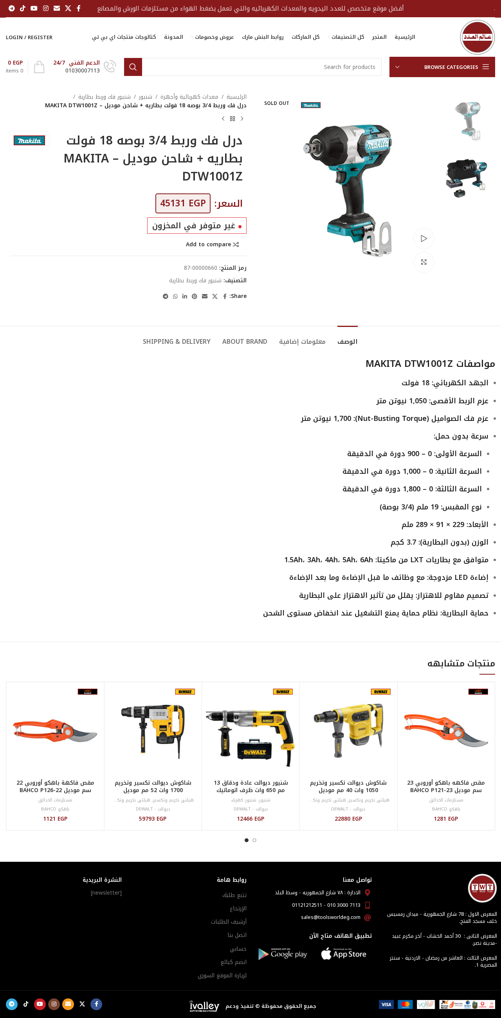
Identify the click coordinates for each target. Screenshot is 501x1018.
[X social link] (68, 8)
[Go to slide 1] (254, 840)
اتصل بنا (237, 935)
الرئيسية (237, 97)
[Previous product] (242, 119)
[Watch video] (424, 238)
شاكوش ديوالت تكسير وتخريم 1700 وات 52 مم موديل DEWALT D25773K (153, 790)
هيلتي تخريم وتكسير (368, 800)
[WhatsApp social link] (175, 296)
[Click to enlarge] (424, 262)
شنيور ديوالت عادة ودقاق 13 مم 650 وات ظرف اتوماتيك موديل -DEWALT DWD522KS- (250, 790)
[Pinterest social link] (194, 296)
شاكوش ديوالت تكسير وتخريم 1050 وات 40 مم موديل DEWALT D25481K (348, 790)
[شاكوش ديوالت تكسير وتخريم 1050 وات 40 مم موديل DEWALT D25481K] (348, 731)
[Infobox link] (84, 67)
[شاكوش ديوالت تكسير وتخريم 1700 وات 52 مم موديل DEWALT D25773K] (153, 731)
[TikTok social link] (22, 8)
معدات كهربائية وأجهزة (189, 97)
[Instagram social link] (45, 8)
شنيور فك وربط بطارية (104, 97)
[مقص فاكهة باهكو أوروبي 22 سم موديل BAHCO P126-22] (55, 731)
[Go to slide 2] (247, 840)
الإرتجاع (238, 908)
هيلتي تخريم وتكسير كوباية (318, 800)
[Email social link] (56, 8)
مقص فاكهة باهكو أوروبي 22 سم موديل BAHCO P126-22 (55, 787)
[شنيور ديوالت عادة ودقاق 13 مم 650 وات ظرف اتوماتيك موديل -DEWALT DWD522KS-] (251, 731)
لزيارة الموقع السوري (222, 975)
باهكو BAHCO (446, 809)
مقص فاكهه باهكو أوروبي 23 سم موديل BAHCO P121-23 (446, 787)
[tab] (347, 338)
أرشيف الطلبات (229, 922)
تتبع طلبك (234, 895)
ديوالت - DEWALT (348, 809)
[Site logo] (477, 37)
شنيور (145, 97)
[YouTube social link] (34, 8)
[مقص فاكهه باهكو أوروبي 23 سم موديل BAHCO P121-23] (446, 731)
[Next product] (223, 119)
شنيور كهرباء (243, 800)
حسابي (238, 949)
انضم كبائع (233, 962)
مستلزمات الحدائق (446, 800)
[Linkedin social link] (184, 296)
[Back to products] (232, 119)
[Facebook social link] (78, 8)
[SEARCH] (133, 67)
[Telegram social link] (11, 8)
